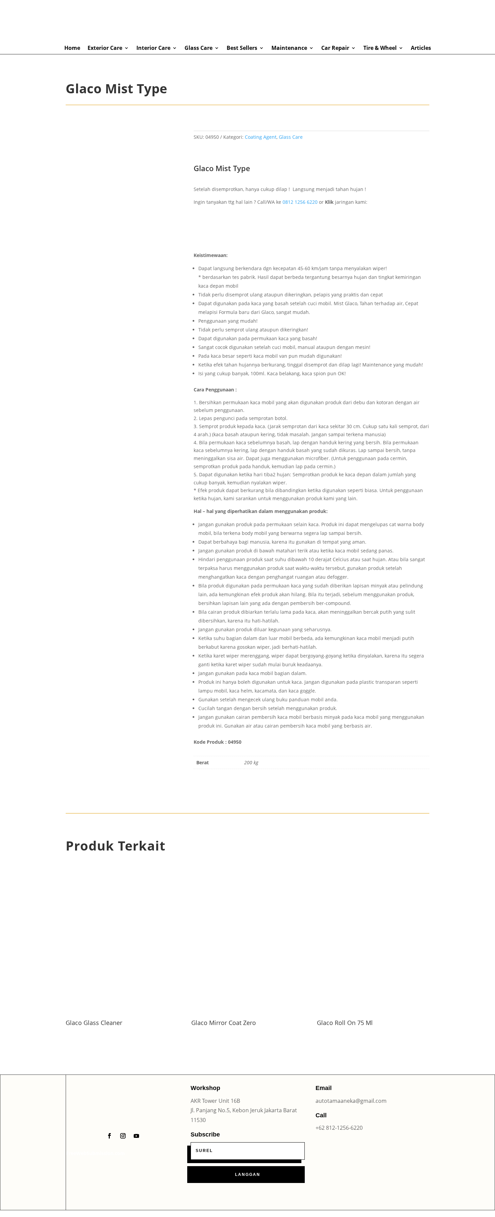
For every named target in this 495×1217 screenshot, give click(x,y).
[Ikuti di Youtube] (136, 1135)
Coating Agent (260, 137)
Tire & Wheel (380, 48)
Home (72, 48)
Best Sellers (242, 48)
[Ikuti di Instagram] (123, 1135)
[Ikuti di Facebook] (109, 1135)
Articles (421, 48)
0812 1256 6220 (300, 202)
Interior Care (153, 48)
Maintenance (289, 48)
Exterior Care (105, 48)
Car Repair (335, 48)
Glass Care (198, 48)
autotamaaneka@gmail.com (351, 1100)
